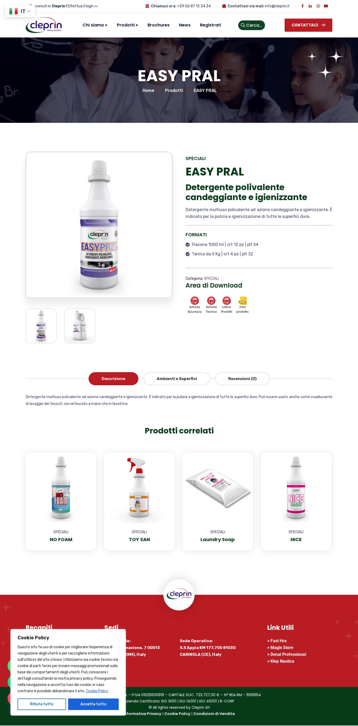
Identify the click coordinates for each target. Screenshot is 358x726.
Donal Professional (288, 654)
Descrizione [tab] (113, 378)
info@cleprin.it (277, 6)
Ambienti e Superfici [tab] (177, 378)
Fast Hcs (278, 640)
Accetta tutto (93, 704)
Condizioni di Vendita (214, 713)
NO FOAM (61, 539)
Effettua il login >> (83, 6)
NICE (296, 539)
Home (148, 90)
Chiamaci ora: (163, 6)
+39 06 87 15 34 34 (194, 6)
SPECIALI (196, 158)
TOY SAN (139, 539)
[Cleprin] (44, 25)
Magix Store (281, 647)
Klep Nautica (282, 661)
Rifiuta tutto (41, 704)
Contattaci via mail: (246, 6)
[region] (68, 672)
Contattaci (305, 25)
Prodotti (174, 90)
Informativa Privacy (142, 713)
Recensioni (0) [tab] (242, 378)
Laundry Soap (217, 539)
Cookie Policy (97, 691)
